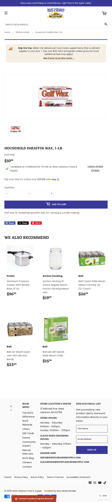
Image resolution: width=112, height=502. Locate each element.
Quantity (9, 187)
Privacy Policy (21, 477)
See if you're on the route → (58, 58)
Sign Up (91, 450)
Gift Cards (28, 433)
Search (8, 477)
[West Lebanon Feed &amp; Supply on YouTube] (100, 483)
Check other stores (95, 169)
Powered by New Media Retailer (60, 490)
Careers (27, 462)
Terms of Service (55, 477)
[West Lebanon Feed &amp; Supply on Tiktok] (105, 483)
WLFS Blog (28, 458)
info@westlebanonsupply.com (60, 458)
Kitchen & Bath (22, 32)
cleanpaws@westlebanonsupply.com (64, 462)
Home (7, 32)
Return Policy (37, 477)
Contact (27, 466)
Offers (26, 429)
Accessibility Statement (78, 477)
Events (26, 437)
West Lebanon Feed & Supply (27, 490)
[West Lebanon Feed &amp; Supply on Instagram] (94, 483)
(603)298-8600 (48, 453)
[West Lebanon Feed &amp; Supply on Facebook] (90, 483)
